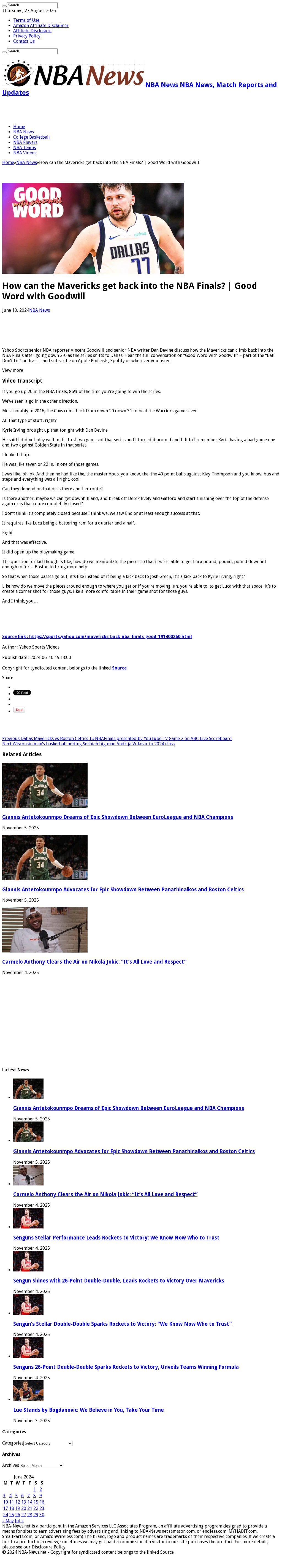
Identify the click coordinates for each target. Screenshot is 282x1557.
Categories (12, 1443)
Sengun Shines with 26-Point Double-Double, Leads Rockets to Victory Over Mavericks (118, 1281)
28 (29, 1514)
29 (35, 1514)
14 (29, 1502)
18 (11, 1508)
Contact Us (24, 41)
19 (17, 1508)
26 (17, 1514)
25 (11, 1514)
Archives (10, 1465)
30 (41, 1514)
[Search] (4, 6)
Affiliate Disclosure (32, 30)
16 (41, 1502)
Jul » (19, 1520)
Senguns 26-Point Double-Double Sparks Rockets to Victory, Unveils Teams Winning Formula (126, 1367)
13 (23, 1502)
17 (5, 1508)
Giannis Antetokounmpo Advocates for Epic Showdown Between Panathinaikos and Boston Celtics (123, 889)
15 (35, 1502)
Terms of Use (26, 20)
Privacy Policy (26, 36)
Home (19, 126)
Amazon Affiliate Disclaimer (41, 25)
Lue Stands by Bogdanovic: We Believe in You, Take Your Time (88, 1410)
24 (5, 1514)
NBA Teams (24, 147)
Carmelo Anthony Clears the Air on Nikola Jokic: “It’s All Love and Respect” (94, 962)
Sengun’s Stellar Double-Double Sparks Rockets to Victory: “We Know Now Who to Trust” (122, 1324)
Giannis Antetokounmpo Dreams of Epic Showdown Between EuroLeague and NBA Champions (117, 817)
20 (23, 1508)
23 (41, 1508)
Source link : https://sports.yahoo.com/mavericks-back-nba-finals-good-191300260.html (97, 636)
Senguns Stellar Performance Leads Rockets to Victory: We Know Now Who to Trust (116, 1238)
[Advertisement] (66, 110)
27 (23, 1514)
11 (11, 1502)
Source (119, 668)
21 (29, 1508)
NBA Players (25, 142)
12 (17, 1502)
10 (5, 1502)
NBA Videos (24, 152)
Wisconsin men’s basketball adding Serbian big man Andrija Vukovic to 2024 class (88, 743)
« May (8, 1520)
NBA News (23, 132)
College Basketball (31, 137)
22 (35, 1508)
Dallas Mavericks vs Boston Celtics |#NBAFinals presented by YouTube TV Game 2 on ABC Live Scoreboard (117, 738)
